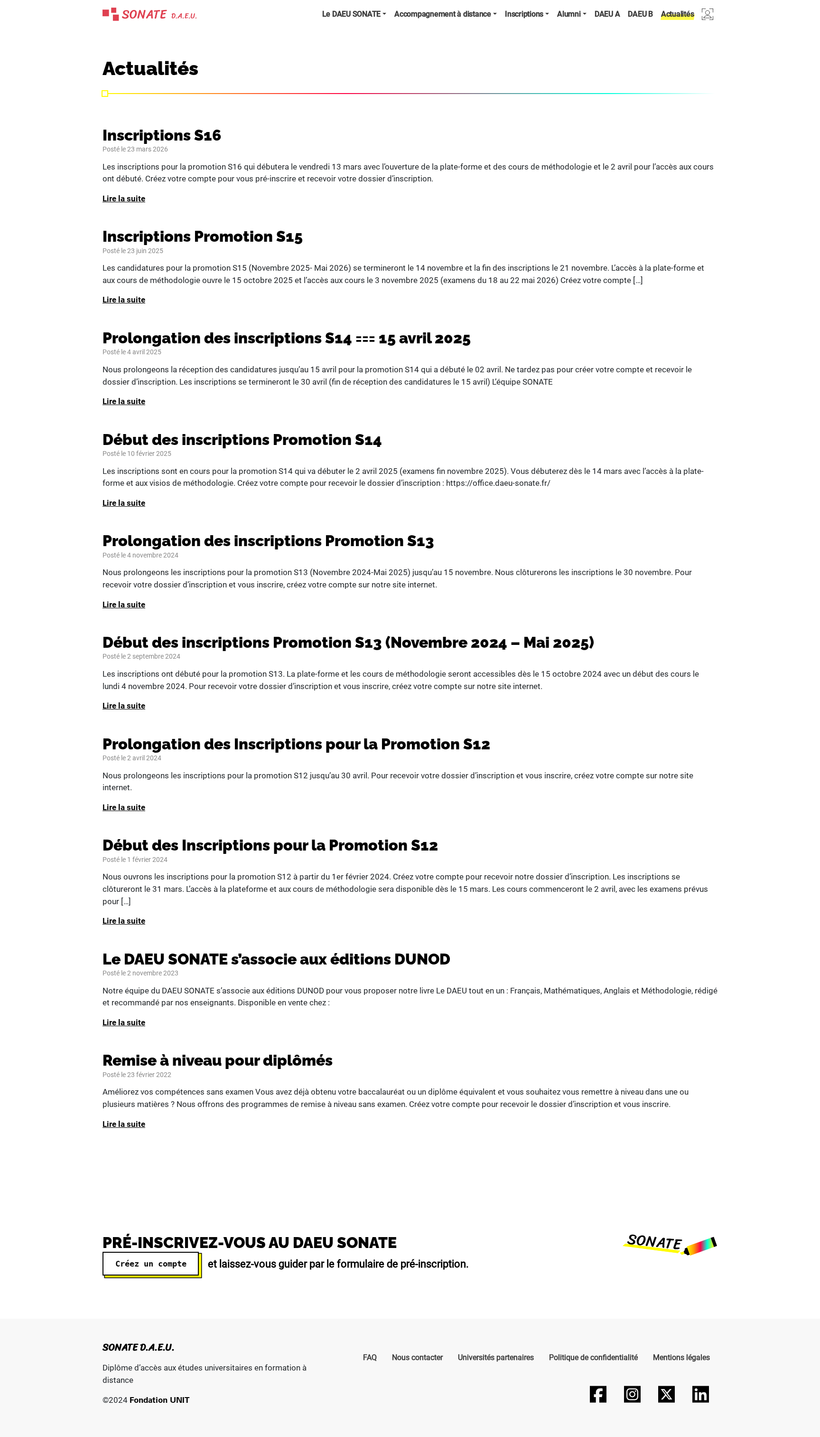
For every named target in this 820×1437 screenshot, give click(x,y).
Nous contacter (417, 1357)
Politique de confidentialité (593, 1357)
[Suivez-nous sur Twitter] (666, 1394)
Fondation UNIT (159, 1400)
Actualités (677, 14)
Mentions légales (681, 1357)
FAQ (370, 1357)
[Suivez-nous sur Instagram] (632, 1394)
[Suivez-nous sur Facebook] (597, 1394)
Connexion (707, 14)
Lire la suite (123, 198)
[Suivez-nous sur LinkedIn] (700, 1394)
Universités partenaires (496, 1357)
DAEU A (607, 14)
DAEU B (640, 14)
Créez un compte (150, 1263)
